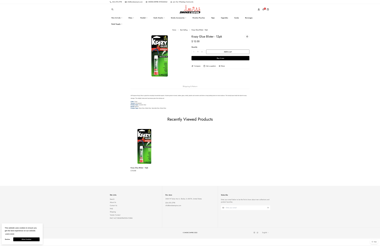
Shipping (113, 212)
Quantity (194, 47)
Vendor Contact (115, 215)
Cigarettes (224, 18)
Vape (213, 18)
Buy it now (220, 58)
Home (174, 30)
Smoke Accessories (178, 18)
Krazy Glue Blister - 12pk (139, 168)
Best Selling (184, 30)
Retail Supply (116, 24)
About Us (113, 202)
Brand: (132, 106)
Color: (132, 101)
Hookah (143, 18)
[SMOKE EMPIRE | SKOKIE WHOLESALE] (190, 9)
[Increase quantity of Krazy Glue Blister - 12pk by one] (202, 52)
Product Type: (134, 105)
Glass (130, 18)
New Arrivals (116, 18)
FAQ (111, 209)
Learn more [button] (9, 234)
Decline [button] (7, 239)
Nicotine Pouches (198, 18)
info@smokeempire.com (173, 205)
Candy (236, 18)
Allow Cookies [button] (26, 239)
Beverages (249, 18)
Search (112, 199)
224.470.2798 (170, 203)
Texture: (133, 103)
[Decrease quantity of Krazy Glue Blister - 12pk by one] (194, 52)
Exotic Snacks (158, 18)
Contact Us (113, 205)
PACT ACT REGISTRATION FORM (121, 218)
